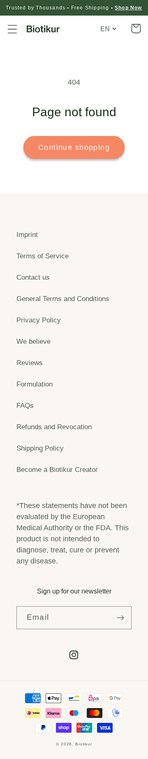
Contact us (33, 277)
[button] (12, 29)
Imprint (27, 235)
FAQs (25, 405)
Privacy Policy (38, 320)
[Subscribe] (120, 617)
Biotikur (83, 744)
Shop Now (128, 8)
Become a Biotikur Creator (57, 470)
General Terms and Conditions (62, 299)
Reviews (29, 363)
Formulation (34, 384)
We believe (33, 341)
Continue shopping (74, 147)
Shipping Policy (40, 448)
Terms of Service (42, 256)
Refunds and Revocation (54, 427)
